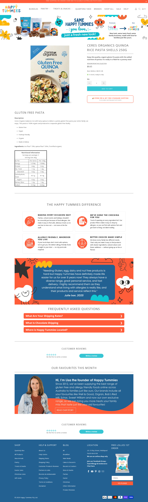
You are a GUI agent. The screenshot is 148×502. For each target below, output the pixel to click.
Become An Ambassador (47, 474)
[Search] (139, 9)
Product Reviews (69, 490)
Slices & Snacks (68, 470)
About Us (42, 450)
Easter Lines (19, 470)
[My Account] (136, 9)
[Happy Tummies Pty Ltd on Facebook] (88, 471)
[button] (46, 9)
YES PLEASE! (122, 483)
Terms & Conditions (46, 482)
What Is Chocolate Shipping (42, 322)
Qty (88, 79)
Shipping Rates (44, 458)
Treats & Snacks (20, 466)
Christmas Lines (20, 474)
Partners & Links (44, 470)
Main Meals (67, 458)
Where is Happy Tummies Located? (46, 329)
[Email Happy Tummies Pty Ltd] (103, 471)
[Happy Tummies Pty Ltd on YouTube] (92, 471)
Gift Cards (18, 478)
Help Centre (43, 454)
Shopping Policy (44, 462)
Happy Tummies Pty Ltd (28, 497)
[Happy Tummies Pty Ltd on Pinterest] (95, 471)
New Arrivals (19, 458)
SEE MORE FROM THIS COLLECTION (97, 63)
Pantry (17, 462)
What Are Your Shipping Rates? (44, 315)
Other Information (69, 486)
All (63, 450)
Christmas (66, 482)
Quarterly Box (19, 450)
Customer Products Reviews (49, 466)
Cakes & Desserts (69, 462)
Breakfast (66, 454)
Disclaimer (42, 486)
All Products (19, 454)
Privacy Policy (43, 478)
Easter (65, 478)
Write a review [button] (91, 356)
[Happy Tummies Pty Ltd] (11, 9)
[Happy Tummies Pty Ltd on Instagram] (99, 471)
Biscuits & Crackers (69, 466)
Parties (65, 474)
